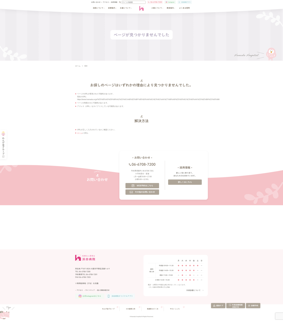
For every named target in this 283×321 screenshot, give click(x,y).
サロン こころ (175, 309)
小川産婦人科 (130, 309)
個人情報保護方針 (103, 290)
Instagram (171, 2)
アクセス (106, 2)
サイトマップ (90, 290)
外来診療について (193, 290)
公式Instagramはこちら (91, 296)
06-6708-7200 (156, 2)
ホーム (79, 133)
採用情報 (114, 2)
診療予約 (254, 305)
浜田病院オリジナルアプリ (122, 296)
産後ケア (219, 305)
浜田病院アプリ (186, 2)
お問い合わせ (95, 2)
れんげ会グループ (108, 309)
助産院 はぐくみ (152, 309)
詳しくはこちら (185, 182)
